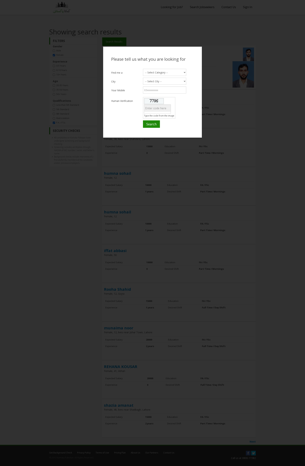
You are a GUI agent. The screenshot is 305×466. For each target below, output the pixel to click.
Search (151, 124)
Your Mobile (118, 90)
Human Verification (122, 101)
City (113, 81)
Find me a (116, 72)
